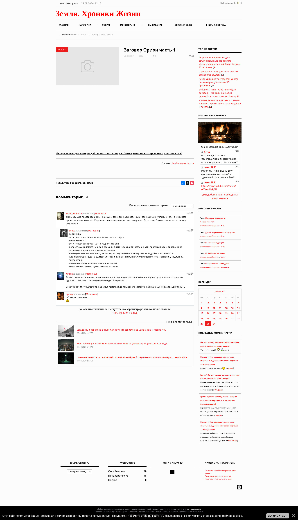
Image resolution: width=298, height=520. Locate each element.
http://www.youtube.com (183, 163)
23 (208, 318)
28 (238, 318)
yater (223, 257)
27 (232, 318)
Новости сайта (69, 34)
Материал (100, 213)
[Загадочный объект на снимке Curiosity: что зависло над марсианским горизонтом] (66, 336)
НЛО (83, 34)
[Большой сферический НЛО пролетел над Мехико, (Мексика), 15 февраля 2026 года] (66, 350)
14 (238, 307)
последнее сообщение (209, 225)
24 (214, 318)
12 (226, 307)
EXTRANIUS (232, 441)
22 (202, 318)
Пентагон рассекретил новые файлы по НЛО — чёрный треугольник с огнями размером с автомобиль (132, 357)
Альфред (218, 390)
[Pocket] (192, 183)
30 (208, 323)
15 (202, 313)
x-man (230, 368)
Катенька (225, 267)
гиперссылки (195, 509)
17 (214, 313)
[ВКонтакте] (183, 183)
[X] (187, 183)
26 (226, 318)
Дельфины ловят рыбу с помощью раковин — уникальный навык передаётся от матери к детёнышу (217, 93)
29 (202, 323)
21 (238, 313)
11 (220, 307)
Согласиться (277, 516)
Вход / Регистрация (68, 3)
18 (220, 313)
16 (208, 313)
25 (220, 318)
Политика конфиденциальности (218, 479)
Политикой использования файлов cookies (214, 515)
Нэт (222, 225)
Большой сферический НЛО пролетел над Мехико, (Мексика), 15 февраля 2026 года (122, 343)
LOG (223, 246)
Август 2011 (220, 291)
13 (232, 307)
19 (226, 313)
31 (214, 323)
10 (214, 307)
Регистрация (120, 312)
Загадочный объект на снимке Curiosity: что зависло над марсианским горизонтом (121, 329)
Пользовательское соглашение (218, 476)
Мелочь (219, 415)
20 (232, 313)
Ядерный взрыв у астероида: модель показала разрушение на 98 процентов (218, 82)
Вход (134, 312)
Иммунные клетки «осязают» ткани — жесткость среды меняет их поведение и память (220, 103)
